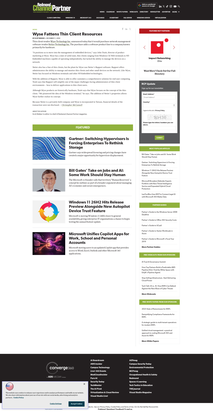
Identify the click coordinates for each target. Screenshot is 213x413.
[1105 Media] (56, 377)
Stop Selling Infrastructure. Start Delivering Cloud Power (159, 279)
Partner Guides (160, 205)
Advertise (166, 12)
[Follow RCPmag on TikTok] (167, 7)
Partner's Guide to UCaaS (152, 226)
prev (144, 47)
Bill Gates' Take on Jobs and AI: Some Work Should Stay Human (159, 156)
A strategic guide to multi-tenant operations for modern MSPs (159, 324)
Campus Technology (100, 368)
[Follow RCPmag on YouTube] (175, 7)
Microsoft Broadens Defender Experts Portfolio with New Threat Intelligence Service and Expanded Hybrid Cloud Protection (157, 185)
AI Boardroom (97, 360)
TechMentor (96, 385)
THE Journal (134, 389)
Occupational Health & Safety (143, 375)
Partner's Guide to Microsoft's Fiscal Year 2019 (158, 240)
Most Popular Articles (159, 149)
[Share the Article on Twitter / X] (129, 29)
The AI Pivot (96, 389)
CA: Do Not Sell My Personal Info (146, 407)
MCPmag (133, 371)
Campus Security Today (140, 364)
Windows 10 (70, 18)
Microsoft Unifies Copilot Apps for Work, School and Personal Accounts (99, 238)
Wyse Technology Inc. (60, 41)
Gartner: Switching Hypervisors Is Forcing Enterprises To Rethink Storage (99, 143)
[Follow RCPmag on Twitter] (164, 7)
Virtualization (160, 18)
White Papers (122, 12)
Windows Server (143, 18)
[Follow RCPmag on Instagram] (171, 7)
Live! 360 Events (98, 371)
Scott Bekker (39, 38)
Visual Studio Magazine (140, 393)
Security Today (97, 382)
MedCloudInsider (98, 375)
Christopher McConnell (72, 105)
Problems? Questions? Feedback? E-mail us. (115, 409)
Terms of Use (128, 407)
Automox (159, 62)
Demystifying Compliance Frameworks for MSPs (158, 316)
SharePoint (114, 18)
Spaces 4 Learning (138, 382)
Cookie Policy (116, 407)
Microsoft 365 (85, 18)
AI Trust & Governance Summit (154, 262)
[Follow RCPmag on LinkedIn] (160, 7)
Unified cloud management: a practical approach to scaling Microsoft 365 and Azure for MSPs (157, 333)
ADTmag (133, 360)
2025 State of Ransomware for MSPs (156, 309)
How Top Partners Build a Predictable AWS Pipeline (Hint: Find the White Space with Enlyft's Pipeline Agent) (158, 270)
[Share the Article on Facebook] (122, 29)
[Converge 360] (60, 368)
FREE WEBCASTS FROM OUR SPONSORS (159, 255)
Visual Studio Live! (99, 396)
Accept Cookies (76, 404)
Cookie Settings (56, 404)
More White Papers (150, 341)
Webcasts (134, 12)
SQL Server (128, 18)
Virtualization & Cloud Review (104, 393)
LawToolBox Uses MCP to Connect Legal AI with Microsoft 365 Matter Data (159, 195)
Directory (144, 12)
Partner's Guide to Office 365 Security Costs (159, 220)
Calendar (110, 12)
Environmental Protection (141, 368)
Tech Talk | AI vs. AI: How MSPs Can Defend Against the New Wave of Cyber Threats (159, 287)
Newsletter (155, 12)
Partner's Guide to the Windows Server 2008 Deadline (159, 213)
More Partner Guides (151, 247)
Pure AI (93, 378)
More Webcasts (149, 294)
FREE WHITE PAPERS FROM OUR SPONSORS (159, 302)
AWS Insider (96, 364)
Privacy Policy (160, 110)
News (102, 12)
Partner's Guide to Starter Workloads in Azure (157, 232)
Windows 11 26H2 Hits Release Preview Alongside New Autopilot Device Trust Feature (99, 207)
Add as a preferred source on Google (148, 5)
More (174, 12)
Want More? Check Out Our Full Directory (159, 72)
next (174, 47)
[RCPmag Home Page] (52, 8)
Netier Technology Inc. (59, 44)
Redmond (134, 378)
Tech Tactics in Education (141, 385)
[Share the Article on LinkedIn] (125, 29)
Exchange (100, 18)
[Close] (84, 384)
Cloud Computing (54, 18)
